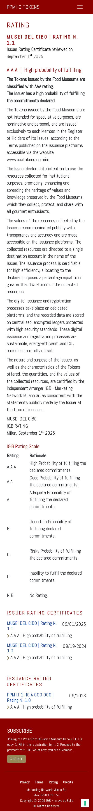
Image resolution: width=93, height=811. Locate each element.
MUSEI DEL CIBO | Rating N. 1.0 (32, 648)
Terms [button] (39, 782)
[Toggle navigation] (80, 6)
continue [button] (16, 759)
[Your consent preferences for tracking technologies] (85, 803)
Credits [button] (68, 782)
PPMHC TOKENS (23, 6)
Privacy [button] (25, 782)
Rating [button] (53, 782)
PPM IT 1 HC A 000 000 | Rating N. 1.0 (30, 697)
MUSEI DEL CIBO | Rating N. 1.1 (32, 626)
